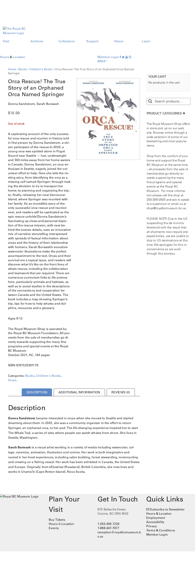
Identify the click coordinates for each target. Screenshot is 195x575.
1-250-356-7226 (108, 524)
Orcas (12, 380)
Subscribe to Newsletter (167, 509)
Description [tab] (36, 392)
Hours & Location (159, 513)
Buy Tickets (57, 519)
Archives (37, 41)
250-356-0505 (156, 199)
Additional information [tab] (79, 392)
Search (150, 101)
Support (92, 41)
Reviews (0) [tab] (120, 392)
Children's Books (41, 69)
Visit (6, 41)
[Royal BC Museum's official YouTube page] (126, 57)
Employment (155, 518)
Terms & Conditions (160, 530)
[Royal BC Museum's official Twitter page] (123, 57)
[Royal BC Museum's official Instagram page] (130, 57)
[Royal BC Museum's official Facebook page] (120, 57)
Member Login (108, 57)
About (118, 41)
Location (19, 57)
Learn (146, 41)
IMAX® (102, 61)
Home (12, 69)
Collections (66, 41)
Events (54, 528)
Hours (4, 57)
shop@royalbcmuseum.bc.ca (166, 208)
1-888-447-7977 (108, 528)
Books (22, 69)
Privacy (151, 526)
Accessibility (155, 522)
